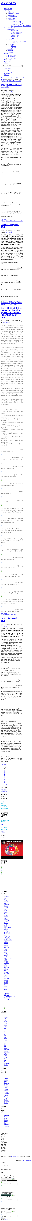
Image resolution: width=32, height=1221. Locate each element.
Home (2, 78)
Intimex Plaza (6, 1024)
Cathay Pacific (6, 1079)
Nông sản (6, 70)
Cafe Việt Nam (8, 993)
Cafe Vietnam (8, 68)
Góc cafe (6, 75)
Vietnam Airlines (6, 1116)
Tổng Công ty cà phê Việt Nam (5, 1058)
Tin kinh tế (7, 73)
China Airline (6, 1088)
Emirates (6, 1093)
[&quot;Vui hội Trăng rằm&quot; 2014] (12, 221)
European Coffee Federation (7, 1051)
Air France (6, 1075)
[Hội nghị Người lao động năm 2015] (11, 81)
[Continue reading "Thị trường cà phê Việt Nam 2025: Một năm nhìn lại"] (6, 969)
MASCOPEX (15, 1156)
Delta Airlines (6, 1099)
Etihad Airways (6, 1096)
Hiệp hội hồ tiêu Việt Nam (5, 1044)
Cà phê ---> (19, 78)
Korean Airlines (6, 1085)
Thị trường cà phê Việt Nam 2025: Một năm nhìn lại (6, 975)
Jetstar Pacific (6, 1119)
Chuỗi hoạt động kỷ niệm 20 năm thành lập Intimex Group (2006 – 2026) (6, 919)
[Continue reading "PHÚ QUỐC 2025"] (6, 984)
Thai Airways (6, 1082)
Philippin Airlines (6, 1102)
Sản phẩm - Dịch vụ (10, 78)
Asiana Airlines (6, 1091)
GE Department (27, 1160)
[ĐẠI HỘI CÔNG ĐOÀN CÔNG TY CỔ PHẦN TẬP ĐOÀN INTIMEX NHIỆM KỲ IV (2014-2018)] (12, 304)
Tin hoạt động (9, 92)
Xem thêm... (4, 219)
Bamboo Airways (6, 1125)
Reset (6, 1219)
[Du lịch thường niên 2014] (8, 614)
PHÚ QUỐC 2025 (6, 987)
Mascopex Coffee (7, 1064)
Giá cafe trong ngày (9, 72)
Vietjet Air (6, 1122)
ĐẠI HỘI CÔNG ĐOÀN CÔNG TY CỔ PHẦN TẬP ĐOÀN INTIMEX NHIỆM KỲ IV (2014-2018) (11, 312)
